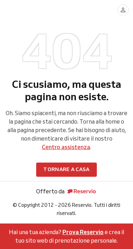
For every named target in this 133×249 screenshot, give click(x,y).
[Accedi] (123, 10)
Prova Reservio (83, 232)
